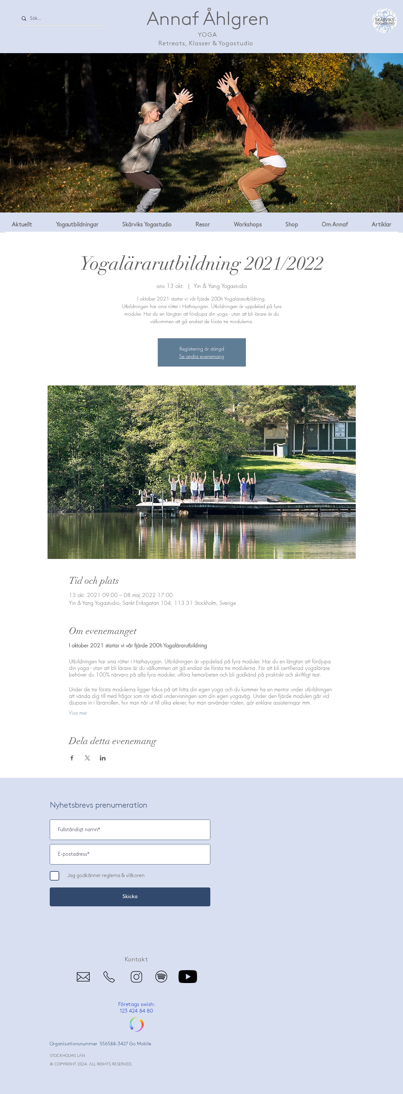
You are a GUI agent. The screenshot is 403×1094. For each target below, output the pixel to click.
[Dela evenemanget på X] (87, 757)
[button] (203, 224)
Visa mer (78, 712)
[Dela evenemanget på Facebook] (72, 757)
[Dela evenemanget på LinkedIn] (103, 757)
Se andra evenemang (201, 356)
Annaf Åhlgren (208, 19)
